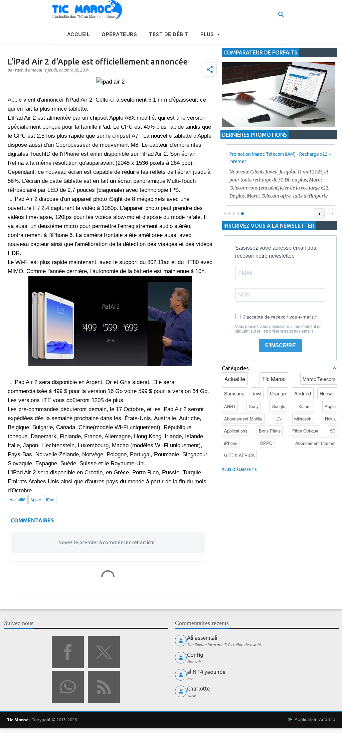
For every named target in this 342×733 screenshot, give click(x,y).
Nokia (330, 418)
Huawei (327, 393)
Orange (278, 393)
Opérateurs (119, 34)
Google (278, 406)
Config (195, 655)
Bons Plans (270, 430)
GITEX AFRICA (239, 455)
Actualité (234, 379)
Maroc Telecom (319, 378)
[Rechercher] (281, 15)
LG (278, 418)
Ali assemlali (202, 638)
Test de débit (168, 34)
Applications (235, 430)
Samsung (234, 393)
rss (104, 687)
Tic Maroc (274, 379)
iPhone (230, 443)
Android (302, 393)
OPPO (266, 443)
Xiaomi (305, 406)
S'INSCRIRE (280, 345)
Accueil (78, 34)
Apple (330, 406)
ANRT (230, 406)
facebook (68, 652)
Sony (254, 406)
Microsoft (303, 418)
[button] (210, 70)
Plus (207, 34)
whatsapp (68, 687)
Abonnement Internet (315, 443)
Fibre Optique (305, 430)
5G (333, 430)
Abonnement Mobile (243, 418)
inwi (257, 393)
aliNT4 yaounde (206, 672)
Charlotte (198, 689)
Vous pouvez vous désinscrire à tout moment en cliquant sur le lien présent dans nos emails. (278, 329)
